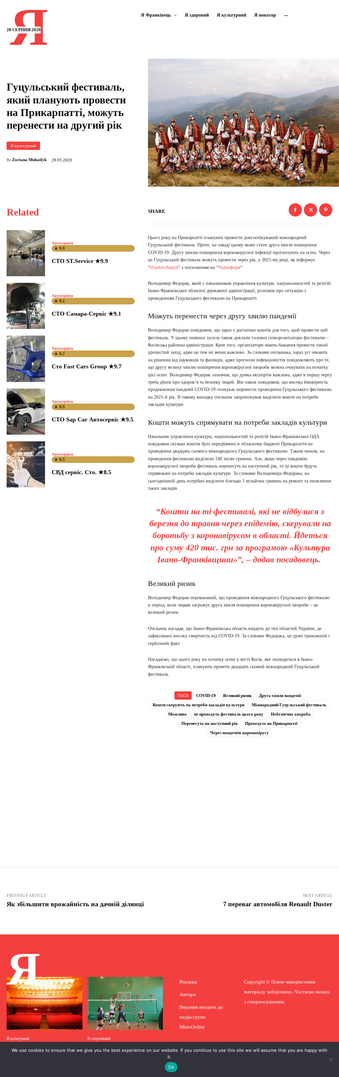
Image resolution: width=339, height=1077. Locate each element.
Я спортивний (98, 1039)
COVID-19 (206, 695)
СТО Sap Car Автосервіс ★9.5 (92, 419)
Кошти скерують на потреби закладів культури (198, 704)
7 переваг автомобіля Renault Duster (277, 904)
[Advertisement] (240, 792)
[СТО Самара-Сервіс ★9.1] (26, 306)
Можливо (177, 714)
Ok (171, 1067)
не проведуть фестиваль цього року (229, 714)
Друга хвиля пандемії (280, 695)
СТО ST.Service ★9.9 (80, 261)
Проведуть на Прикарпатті (271, 723)
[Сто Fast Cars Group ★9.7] (26, 359)
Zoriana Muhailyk (29, 160)
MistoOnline (192, 1027)
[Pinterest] (325, 210)
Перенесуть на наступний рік (209, 723)
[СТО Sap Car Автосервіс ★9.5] (26, 412)
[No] (330, 1059)
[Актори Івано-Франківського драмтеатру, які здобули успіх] (44, 1003)
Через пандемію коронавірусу (239, 732)
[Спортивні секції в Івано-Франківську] (125, 1003)
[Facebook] (295, 210)
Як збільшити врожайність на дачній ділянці (75, 904)
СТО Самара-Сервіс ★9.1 (86, 313)
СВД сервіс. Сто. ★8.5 (81, 472)
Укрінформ (229, 267)
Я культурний (23, 145)
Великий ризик (237, 695)
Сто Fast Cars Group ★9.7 (86, 366)
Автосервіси (62, 243)
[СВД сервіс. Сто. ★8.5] (26, 464)
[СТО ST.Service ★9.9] (26, 253)
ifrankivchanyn (164, 267)
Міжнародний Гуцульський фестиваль (289, 704)
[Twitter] (310, 210)
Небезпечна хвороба (291, 714)
